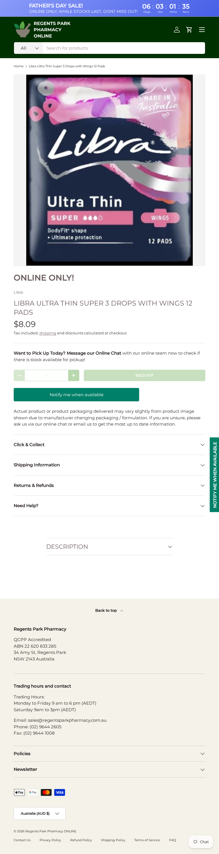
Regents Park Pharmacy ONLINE (50, 831)
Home (19, 66)
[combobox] (109, 48)
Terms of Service (147, 840)
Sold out (144, 375)
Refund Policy (81, 840)
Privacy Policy (50, 840)
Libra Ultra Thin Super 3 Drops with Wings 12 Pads (67, 66)
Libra (18, 292)
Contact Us (22, 840)
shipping (47, 333)
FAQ (172, 840)
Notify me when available (77, 394)
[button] (189, 29)
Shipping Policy (113, 840)
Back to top (106, 610)
